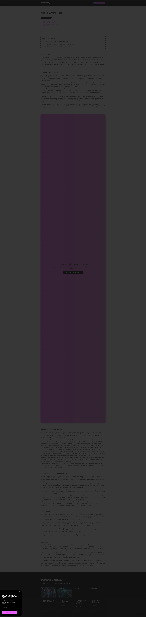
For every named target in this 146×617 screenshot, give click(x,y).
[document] (73, 308)
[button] (20, 591)
